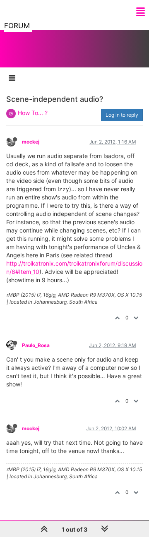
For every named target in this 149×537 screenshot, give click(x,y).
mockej (30, 142)
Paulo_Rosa (36, 345)
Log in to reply (122, 115)
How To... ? (33, 112)
